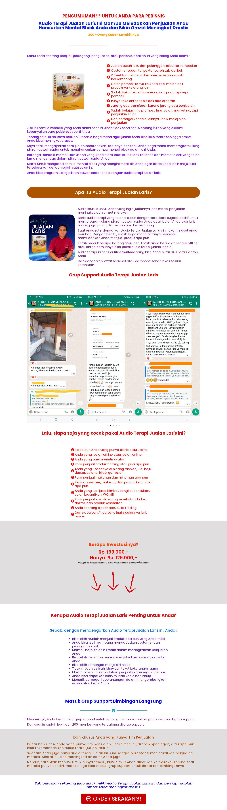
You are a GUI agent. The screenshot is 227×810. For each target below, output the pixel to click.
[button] (107, 425)
